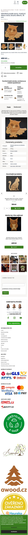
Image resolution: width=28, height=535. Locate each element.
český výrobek (13, 164)
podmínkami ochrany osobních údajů (11, 288)
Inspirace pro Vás (4, 341)
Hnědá (15, 151)
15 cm (11, 161)
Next (26, 193)
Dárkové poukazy (4, 339)
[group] (14, 234)
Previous (2, 193)
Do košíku (18, 67)
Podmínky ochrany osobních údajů (8, 365)
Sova (11, 158)
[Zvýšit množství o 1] (7, 68)
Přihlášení (3, 356)
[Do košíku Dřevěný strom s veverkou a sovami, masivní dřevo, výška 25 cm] (17, 208)
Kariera (2, 345)
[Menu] (24, 2)
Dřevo (11, 155)
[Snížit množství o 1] (3, 68)
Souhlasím (14, 531)
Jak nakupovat (4, 335)
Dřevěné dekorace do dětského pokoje (17, 146)
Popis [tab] (9, 107)
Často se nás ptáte (5, 349)
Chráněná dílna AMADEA (6, 337)
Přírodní (12, 151)
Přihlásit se (5, 292)
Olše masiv (18, 166)
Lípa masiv (12, 166)
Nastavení (14, 527)
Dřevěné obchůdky (4, 332)
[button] (14, 244)
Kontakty (2, 334)
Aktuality (2, 343)
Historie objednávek (5, 360)
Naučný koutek (4, 350)
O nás (2, 330)
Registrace (3, 358)
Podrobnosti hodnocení (21, 21)
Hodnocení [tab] (17, 107)
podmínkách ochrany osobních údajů (13, 523)
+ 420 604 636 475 (15, 314)
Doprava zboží (4, 362)
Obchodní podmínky (5, 364)
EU (1, 347)
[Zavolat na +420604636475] (15, 2)
